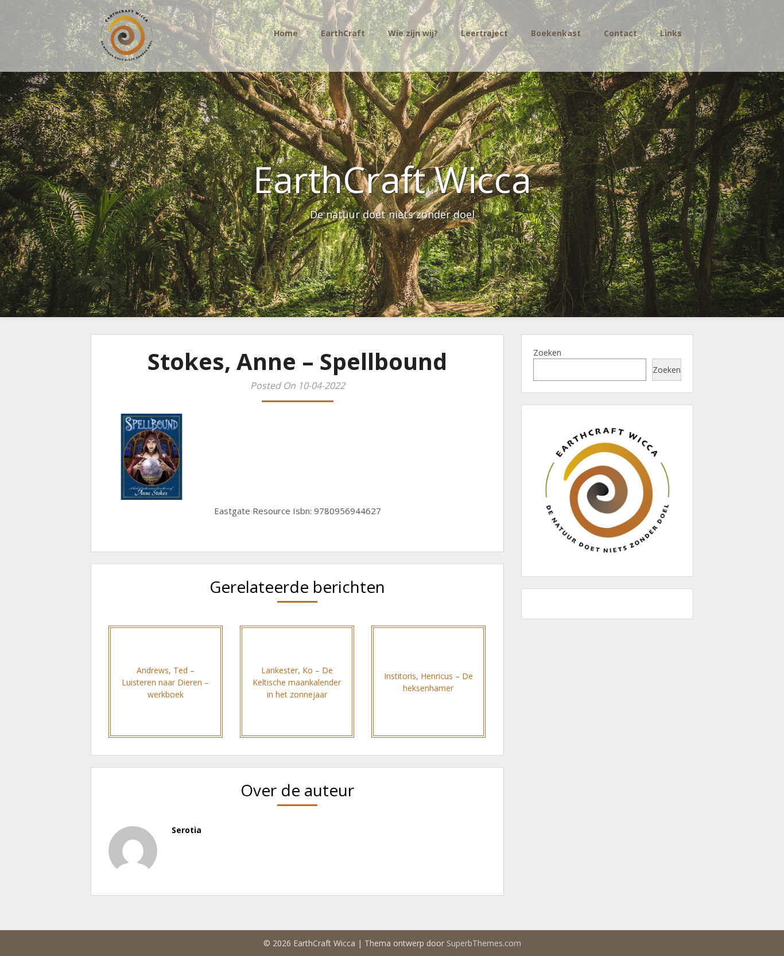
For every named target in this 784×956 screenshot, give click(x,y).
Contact (620, 33)
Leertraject (484, 33)
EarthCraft (343, 33)
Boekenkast (556, 33)
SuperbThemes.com (484, 943)
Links (671, 33)
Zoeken (547, 352)
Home (286, 33)
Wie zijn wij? (413, 33)
